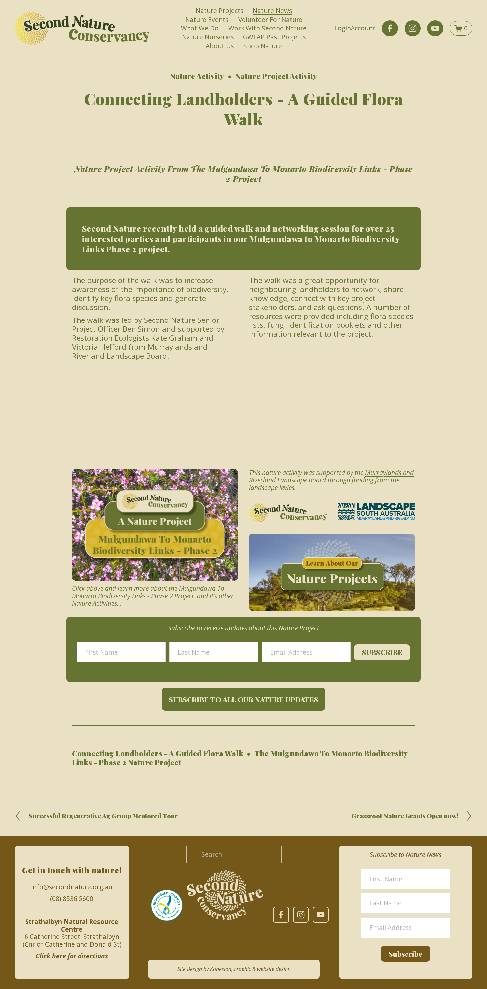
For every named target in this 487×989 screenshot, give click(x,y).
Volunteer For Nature (270, 19)
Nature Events (206, 19)
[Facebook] (390, 28)
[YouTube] (435, 28)
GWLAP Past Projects (274, 37)
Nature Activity (197, 76)
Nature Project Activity (276, 76)
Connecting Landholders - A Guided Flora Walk (157, 753)
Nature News (272, 10)
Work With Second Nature (267, 28)
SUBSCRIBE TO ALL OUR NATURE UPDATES (243, 699)
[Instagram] (413, 28)
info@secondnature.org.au (71, 887)
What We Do (200, 28)
